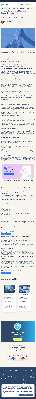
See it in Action (17, 339)
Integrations (10, 374)
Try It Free (30, 4)
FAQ (16, 381)
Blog (23, 373)
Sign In (27, 4)
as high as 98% (23, 51)
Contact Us (24, 383)
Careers (24, 377)
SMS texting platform (28, 263)
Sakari (13, 244)
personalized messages (29, 80)
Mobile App (10, 376)
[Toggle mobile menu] (34, 4)
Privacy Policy (32, 372)
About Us (24, 372)
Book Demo (17, 372)
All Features (10, 377)
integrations (12, 231)
